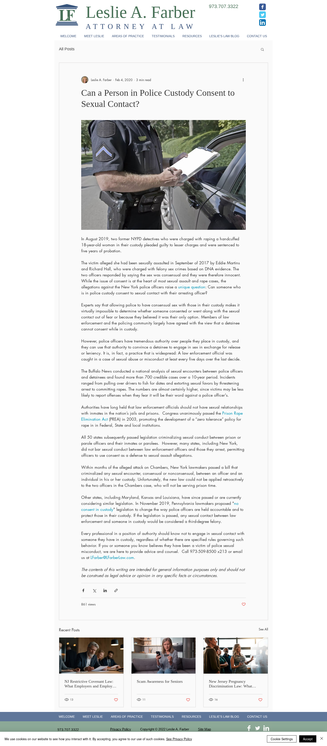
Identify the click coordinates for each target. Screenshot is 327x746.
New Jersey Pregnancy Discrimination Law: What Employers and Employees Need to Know (235, 684)
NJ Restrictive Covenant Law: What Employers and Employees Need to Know (91, 684)
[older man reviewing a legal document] (91, 656)
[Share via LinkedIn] (105, 590)
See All (263, 629)
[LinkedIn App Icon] (262, 22)
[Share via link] (116, 590)
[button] (128, 36)
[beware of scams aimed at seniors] (163, 656)
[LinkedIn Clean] (266, 728)
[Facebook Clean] (249, 728)
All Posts (67, 49)
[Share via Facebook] (83, 590)
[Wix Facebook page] (262, 7)
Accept (308, 739)
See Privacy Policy (179, 739)
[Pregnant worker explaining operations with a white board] (236, 656)
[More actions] (243, 79)
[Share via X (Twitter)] (94, 590)
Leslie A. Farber (140, 12)
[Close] (321, 738)
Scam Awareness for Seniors (160, 681)
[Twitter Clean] (257, 728)
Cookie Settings (282, 739)
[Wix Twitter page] (262, 14)
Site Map (204, 729)
